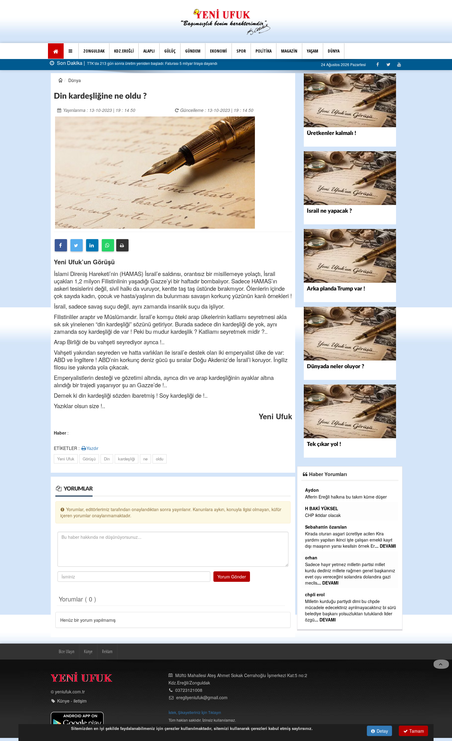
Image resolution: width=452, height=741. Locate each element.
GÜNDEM (192, 51)
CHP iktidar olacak (323, 515)
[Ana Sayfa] (226, 21)
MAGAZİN (289, 51)
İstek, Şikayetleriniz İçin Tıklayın (195, 712)
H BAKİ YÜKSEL (321, 508)
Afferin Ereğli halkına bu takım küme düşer (346, 497)
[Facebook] (377, 64)
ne (145, 459)
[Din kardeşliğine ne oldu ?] (155, 172)
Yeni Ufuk (65, 459)
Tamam (416, 731)
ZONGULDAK (94, 51)
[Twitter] (388, 64)
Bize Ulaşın (66, 651)
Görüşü (89, 459)
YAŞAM (312, 51)
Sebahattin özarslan (326, 527)
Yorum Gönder (231, 576)
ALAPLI (149, 51)
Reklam (107, 651)
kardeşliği (126, 459)
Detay (381, 731)
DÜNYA (333, 51)
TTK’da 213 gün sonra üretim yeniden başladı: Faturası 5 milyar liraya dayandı (151, 63)
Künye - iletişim (72, 701)
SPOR (241, 51)
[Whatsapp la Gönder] (108, 245)
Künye (88, 651)
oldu (159, 459)
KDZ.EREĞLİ (124, 51)
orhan (311, 557)
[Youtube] (399, 64)
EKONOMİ (218, 51)
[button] (71, 51)
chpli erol (315, 594)
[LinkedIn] (92, 245)
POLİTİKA (264, 51)
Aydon (312, 490)
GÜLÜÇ (170, 51)
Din (107, 459)
